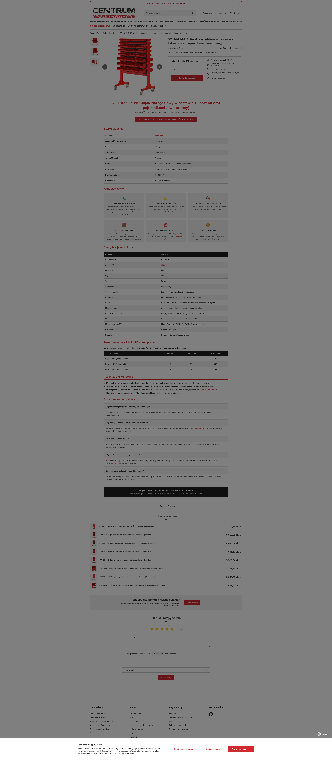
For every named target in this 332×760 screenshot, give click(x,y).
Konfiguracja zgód (213, 749)
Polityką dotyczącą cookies (136, 749)
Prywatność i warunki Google (123, 753)
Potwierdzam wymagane (184, 749)
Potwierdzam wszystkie (240, 749)
